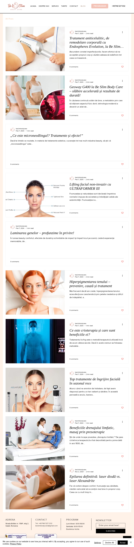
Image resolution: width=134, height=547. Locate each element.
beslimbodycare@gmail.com (46, 526)
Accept (122, 542)
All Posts (9, 19)
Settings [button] (97, 542)
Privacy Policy (15, 543)
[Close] (130, 542)
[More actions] (123, 32)
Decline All (109, 542)
